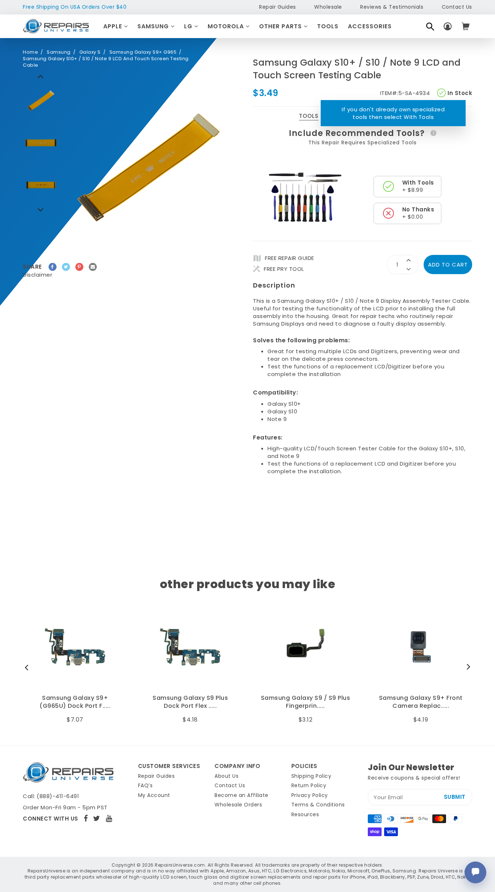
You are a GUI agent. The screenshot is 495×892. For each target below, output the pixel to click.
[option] (41, 101)
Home (30, 52)
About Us (226, 776)
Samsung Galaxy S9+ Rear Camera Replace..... (421, 702)
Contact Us (457, 7)
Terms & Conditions (318, 804)
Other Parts (281, 26)
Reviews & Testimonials (391, 7)
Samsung (154, 26)
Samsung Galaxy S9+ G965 (143, 52)
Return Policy (308, 785)
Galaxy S (90, 52)
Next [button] (41, 76)
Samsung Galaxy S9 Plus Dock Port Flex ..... (75, 702)
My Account (154, 795)
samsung (59, 52)
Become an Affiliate (242, 795)
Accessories (370, 26)
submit (455, 797)
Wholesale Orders (238, 804)
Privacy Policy (309, 795)
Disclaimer (37, 274)
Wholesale (328, 7)
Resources (305, 814)
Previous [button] (41, 209)
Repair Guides (277, 7)
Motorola (227, 26)
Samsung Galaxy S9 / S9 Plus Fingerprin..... (190, 702)
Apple (113, 26)
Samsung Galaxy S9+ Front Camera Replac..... (306, 702)
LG (189, 26)
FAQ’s (145, 785)
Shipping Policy (311, 776)
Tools (327, 26)
